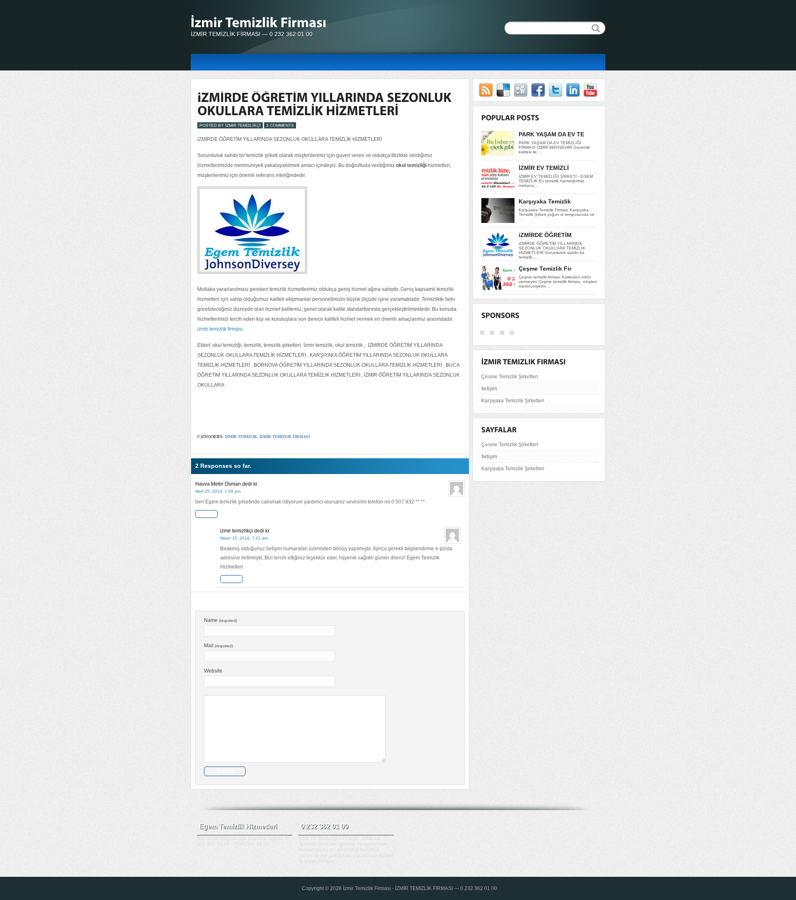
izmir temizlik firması (220, 329)
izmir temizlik (241, 436)
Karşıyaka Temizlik (545, 201)
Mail (218, 645)
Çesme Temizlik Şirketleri (509, 377)
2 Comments (280, 125)
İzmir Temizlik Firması (367, 888)
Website (213, 671)
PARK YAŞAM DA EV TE (551, 134)
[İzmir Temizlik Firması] (274, 24)
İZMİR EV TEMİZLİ (544, 168)
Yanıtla (206, 514)
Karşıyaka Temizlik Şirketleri (512, 401)
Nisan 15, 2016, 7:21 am (244, 538)
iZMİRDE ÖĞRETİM (545, 235)
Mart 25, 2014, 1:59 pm (217, 491)
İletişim (489, 389)
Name (220, 620)
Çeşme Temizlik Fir (545, 268)
